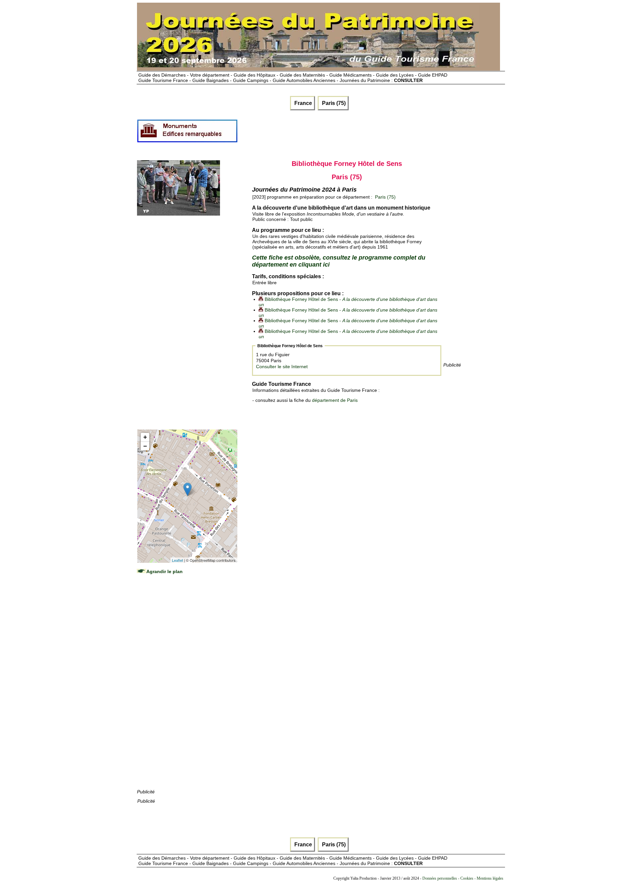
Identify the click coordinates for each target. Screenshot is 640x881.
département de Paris (335, 400)
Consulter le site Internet (282, 366)
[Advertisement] (359, 134)
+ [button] (145, 437)
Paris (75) (333, 103)
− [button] (145, 445)
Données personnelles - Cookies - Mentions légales (462, 878)
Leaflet (177, 560)
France (302, 103)
